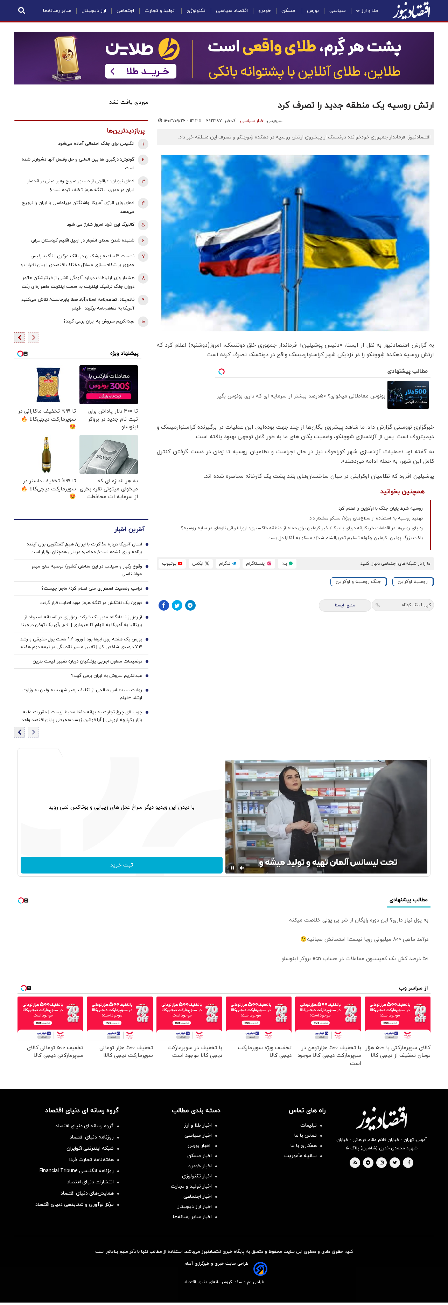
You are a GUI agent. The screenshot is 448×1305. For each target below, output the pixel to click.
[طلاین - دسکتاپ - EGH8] (224, 58)
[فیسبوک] (164, 605)
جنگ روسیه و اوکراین (358, 581)
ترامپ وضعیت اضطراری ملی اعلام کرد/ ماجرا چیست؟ (91, 588)
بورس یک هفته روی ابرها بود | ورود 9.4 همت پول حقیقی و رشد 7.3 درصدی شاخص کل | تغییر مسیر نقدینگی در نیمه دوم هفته (81, 643)
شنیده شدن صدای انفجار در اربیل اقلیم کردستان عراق (82, 240)
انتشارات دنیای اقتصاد (90, 1182)
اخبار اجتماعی (197, 1196)
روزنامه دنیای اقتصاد (92, 1137)
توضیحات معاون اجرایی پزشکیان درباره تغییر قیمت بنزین (87, 661)
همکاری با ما (303, 1145)
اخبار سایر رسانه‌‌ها (192, 1217)
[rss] (355, 1163)
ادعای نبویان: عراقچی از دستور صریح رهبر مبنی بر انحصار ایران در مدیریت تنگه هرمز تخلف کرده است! (80, 185)
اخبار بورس (200, 1145)
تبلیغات (308, 1125)
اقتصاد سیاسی (232, 10)
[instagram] (382, 1163)
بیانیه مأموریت (300, 1156)
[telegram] (368, 1163)
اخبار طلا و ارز (198, 1125)
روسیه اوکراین (413, 581)
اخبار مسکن (199, 1156)
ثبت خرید (121, 865)
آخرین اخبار (129, 529)
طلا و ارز (370, 10)
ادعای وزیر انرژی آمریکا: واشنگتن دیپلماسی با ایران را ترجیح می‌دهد (78, 207)
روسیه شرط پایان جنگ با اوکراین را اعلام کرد (380, 508)
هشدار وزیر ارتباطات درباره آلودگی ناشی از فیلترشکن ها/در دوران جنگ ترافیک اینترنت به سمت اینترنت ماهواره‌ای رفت (78, 282)
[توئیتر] (177, 605)
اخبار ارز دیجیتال (194, 1206)
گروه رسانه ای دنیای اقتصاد (84, 1126)
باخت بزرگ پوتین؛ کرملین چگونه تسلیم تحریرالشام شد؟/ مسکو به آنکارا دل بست (345, 538)
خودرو (264, 10)
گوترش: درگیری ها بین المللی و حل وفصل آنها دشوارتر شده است (78, 163)
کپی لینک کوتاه (416, 605)
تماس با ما (305, 1135)
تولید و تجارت (160, 10)
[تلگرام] (190, 605)
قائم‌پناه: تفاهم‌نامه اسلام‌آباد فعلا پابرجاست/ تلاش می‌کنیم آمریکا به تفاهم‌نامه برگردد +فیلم (77, 304)
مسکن (288, 10)
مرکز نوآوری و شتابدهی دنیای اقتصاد (74, 1204)
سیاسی (337, 10)
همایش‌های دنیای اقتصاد (87, 1193)
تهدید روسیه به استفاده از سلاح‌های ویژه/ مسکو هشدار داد (366, 518)
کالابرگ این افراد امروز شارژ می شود (100, 225)
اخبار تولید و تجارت (191, 1186)
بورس (313, 10)
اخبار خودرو (200, 1166)
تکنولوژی (196, 10)
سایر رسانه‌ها (57, 10)
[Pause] (232, 868)
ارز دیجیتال (94, 10)
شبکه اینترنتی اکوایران (90, 1148)
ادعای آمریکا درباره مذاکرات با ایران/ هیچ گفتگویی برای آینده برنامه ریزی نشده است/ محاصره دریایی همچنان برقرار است (84, 548)
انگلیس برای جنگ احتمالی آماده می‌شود (96, 144)
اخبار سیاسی (252, 121)
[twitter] (395, 1163)
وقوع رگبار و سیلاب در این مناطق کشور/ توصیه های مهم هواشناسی (87, 570)
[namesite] (411, 10)
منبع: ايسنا (345, 605)
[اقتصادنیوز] (381, 1118)
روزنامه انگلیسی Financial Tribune (77, 1171)
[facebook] (409, 1163)
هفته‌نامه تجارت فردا (91, 1159)
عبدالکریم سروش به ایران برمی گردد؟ (98, 321)
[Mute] (242, 868)
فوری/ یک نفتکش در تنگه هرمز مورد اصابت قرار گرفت (91, 603)
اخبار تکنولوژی (197, 1176)
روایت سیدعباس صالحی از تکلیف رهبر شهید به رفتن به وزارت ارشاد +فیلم (82, 694)
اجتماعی (125, 10)
